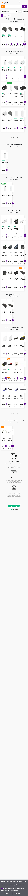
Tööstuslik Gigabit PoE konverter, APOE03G (16, 231)
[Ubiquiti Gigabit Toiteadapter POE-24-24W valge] (4, 114)
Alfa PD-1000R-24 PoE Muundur (16, 283)
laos (8, 15)
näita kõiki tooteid (14, 139)
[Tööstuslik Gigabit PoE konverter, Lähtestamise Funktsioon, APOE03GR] (4, 275)
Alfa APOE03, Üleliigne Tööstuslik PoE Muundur (22, 257)
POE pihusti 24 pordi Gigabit (10, 401)
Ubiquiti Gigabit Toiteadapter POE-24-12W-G (4, 97)
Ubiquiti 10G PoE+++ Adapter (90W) (10, 198)
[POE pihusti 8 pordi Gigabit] (16, 393)
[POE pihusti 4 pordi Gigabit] (4, 393)
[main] (5, 2)
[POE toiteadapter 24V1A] (16, 29)
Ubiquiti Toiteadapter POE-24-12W (10, 37)
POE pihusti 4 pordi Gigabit (4, 401)
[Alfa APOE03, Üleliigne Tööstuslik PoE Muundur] (22, 249)
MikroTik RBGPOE (9, 443)
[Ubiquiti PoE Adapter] (10, 62)
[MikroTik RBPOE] (4, 435)
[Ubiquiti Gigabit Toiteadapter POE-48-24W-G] (22, 88)
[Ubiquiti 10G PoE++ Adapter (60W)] (10, 88)
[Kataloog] (3, 6)
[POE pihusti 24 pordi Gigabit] (10, 393)
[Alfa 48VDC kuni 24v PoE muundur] (10, 249)
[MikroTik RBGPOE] (10, 435)
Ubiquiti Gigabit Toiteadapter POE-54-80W (22, 123)
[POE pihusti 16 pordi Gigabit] (22, 393)
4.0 (15, 119)
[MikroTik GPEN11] (4, 341)
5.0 (3, 34)
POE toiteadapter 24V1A (16, 37)
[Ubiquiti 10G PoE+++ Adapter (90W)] (10, 189)
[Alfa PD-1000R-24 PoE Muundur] (16, 275)
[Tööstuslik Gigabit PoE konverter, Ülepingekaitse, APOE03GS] (4, 249)
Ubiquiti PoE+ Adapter (16, 70)
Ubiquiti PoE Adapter (10, 70)
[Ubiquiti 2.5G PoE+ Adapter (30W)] (4, 62)
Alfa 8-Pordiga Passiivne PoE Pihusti (10, 376)
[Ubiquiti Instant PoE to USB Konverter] (10, 223)
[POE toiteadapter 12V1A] (22, 29)
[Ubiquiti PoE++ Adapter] (22, 62)
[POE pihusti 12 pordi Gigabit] (22, 367)
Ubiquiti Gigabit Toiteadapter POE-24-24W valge (4, 123)
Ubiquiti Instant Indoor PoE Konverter (3, 231)
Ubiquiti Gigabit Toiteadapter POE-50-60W (16, 97)
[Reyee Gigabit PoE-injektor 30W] (22, 341)
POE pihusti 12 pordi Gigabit (22, 376)
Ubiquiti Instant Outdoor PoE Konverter (22, 231)
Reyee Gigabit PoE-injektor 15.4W (4, 376)
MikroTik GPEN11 (3, 349)
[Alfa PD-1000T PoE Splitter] (10, 308)
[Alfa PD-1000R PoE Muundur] (22, 275)
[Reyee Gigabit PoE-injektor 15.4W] (4, 367)
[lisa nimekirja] (6, 47)
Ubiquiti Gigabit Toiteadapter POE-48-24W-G (22, 97)
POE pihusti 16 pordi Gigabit (22, 402)
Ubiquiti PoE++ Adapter (21, 71)
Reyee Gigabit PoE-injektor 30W (22, 350)
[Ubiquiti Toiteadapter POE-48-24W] (4, 29)
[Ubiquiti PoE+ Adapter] (16, 62)
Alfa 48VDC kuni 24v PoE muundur (10, 257)
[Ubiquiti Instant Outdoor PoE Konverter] (22, 223)
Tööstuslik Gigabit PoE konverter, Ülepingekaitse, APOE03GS (4, 257)
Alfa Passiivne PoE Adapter (16, 376)
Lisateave (21, 885)
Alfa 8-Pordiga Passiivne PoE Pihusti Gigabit (16, 350)
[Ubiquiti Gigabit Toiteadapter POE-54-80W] (22, 114)
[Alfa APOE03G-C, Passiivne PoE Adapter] (10, 275)
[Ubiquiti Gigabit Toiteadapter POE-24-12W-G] (4, 88)
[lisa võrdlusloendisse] (2, 47)
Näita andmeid (14, 890)
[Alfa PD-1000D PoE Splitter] (4, 308)
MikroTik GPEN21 (9, 349)
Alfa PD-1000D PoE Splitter (3, 316)
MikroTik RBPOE (3, 443)
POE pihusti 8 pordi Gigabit (16, 401)
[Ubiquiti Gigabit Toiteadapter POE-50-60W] (16, 88)
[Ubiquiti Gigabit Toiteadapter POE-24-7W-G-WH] (16, 114)
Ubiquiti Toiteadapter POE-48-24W (4, 37)
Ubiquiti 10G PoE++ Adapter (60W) (10, 97)
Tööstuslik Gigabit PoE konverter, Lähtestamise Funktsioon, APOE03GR (4, 283)
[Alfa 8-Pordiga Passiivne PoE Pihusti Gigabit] (16, 341)
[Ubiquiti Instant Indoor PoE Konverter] (4, 223)
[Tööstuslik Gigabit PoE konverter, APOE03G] (16, 223)
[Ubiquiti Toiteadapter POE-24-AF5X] (10, 114)
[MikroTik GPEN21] (10, 341)
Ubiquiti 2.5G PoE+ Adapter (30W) (4, 71)
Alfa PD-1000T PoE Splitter (10, 315)
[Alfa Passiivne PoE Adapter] (16, 367)
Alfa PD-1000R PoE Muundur (22, 282)
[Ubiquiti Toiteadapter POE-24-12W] (10, 29)
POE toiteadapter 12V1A (22, 37)
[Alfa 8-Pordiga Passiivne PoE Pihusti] (10, 367)
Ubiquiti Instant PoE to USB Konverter (10, 231)
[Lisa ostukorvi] (12, 45)
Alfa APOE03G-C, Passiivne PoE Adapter (10, 283)
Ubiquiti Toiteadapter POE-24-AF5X (10, 123)
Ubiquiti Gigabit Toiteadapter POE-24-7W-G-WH (16, 123)
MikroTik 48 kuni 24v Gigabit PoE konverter (16, 257)
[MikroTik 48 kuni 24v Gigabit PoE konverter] (16, 249)
